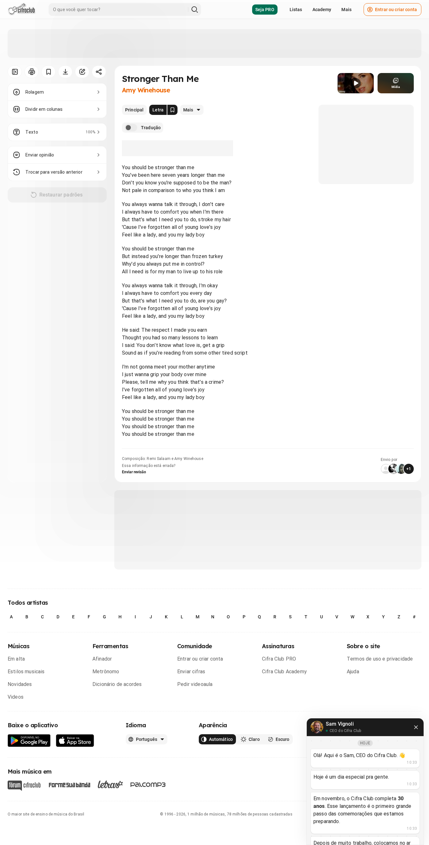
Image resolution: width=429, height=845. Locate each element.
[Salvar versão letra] (172, 110)
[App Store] (75, 740)
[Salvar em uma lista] (48, 71)
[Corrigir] (82, 71)
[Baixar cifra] (65, 71)
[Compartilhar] (99, 71)
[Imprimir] (31, 71)
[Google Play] (29, 740)
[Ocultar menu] (15, 71)
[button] (356, 83)
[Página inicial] (22, 9)
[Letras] (110, 784)
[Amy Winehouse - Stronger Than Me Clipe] (356, 83)
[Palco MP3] (148, 784)
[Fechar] (416, 727)
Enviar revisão (134, 472)
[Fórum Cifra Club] (24, 786)
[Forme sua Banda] (69, 784)
